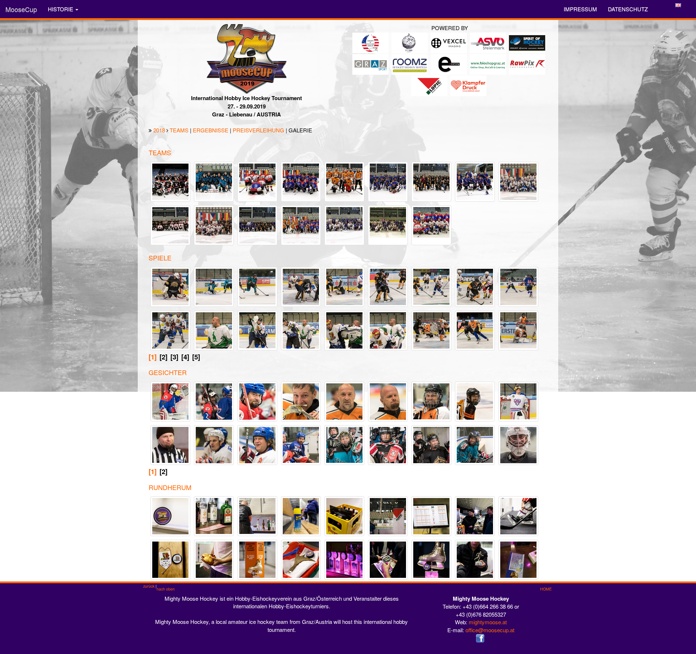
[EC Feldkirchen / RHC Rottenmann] (218, 181)
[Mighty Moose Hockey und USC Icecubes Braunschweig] (305, 224)
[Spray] (305, 515)
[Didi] (349, 400)
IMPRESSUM (580, 9)
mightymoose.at (488, 622)
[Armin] (479, 400)
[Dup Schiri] (174, 444)
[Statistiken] (436, 515)
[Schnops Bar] (218, 515)
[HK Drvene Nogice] (262, 181)
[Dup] (392, 400)
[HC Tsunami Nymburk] (479, 181)
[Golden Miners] (437, 448)
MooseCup (21, 9)
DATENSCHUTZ (628, 9)
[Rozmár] (392, 444)
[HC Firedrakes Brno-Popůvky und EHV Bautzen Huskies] (218, 224)
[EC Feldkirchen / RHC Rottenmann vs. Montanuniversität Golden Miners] (175, 285)
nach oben (166, 589)
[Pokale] (349, 559)
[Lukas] (218, 444)
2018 (159, 130)
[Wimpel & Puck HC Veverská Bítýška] (175, 559)
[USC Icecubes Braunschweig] (305, 181)
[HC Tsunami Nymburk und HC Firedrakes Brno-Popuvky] (391, 221)
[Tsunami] (305, 444)
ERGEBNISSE (210, 130)
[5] (196, 357)
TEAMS (179, 130)
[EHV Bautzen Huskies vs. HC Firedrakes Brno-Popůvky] (305, 285)
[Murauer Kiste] (349, 515)
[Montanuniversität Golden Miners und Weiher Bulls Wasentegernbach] (175, 224)
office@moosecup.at (489, 630)
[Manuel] (479, 444)
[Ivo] (262, 444)
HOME (546, 589)
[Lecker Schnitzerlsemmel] (218, 559)
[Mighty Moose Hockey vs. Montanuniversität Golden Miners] (436, 329)
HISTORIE (61, 9)
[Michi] (305, 400)
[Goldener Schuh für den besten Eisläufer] (431, 563)
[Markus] (348, 444)
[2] (163, 357)
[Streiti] (523, 444)
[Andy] (522, 400)
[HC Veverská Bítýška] (392, 181)
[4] (185, 357)
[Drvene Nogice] (262, 400)
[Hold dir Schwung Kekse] (523, 559)
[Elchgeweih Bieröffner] (305, 559)
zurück (148, 586)
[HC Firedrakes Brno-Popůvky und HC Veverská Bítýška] (349, 224)
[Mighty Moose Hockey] (349, 181)
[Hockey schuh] (523, 515)
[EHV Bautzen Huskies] (436, 181)
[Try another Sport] (479, 559)
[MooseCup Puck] (175, 515)
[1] (153, 357)
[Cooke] (435, 400)
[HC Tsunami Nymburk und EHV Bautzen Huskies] (262, 224)
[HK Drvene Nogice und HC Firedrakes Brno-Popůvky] (434, 221)
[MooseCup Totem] (262, 559)
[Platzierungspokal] (392, 559)
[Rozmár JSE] (175, 181)
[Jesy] (170, 405)
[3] (174, 357)
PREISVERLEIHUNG (258, 130)
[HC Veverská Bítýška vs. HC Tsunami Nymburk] (523, 285)
